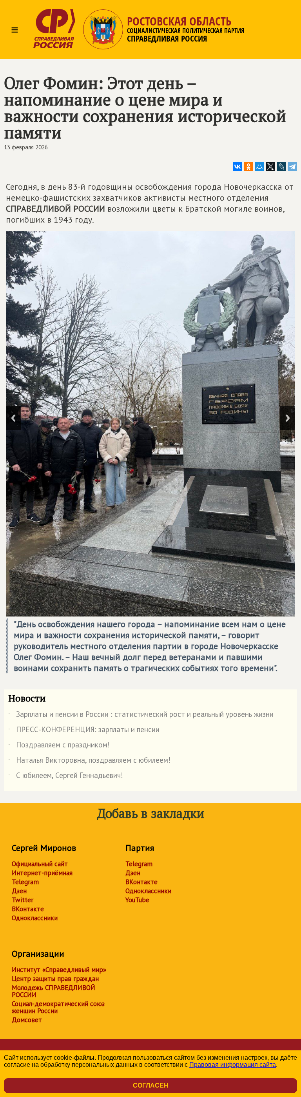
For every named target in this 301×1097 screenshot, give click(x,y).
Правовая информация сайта (232, 1064)
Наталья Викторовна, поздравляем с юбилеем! (89, 761)
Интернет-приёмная (42, 872)
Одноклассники (35, 917)
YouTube (137, 899)
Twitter (22, 899)
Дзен (19, 890)
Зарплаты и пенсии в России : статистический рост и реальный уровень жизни (141, 716)
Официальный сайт (40, 863)
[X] (270, 166)
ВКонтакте (28, 908)
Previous (13, 418)
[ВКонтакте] (237, 166)
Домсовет (27, 1019)
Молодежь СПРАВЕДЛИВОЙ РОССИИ (53, 991)
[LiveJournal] (281, 166)
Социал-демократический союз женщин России (58, 1007)
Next (287, 418)
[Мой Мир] (259, 166)
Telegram (25, 881)
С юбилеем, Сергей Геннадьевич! (65, 777)
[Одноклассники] (248, 166)
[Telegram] (292, 166)
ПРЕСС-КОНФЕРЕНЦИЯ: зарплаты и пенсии (84, 731)
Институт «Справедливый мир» (59, 969)
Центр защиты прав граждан (55, 978)
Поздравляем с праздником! (59, 746)
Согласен (151, 1085)
